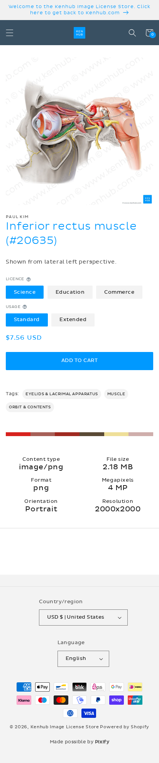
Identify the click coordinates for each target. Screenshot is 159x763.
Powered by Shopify (124, 726)
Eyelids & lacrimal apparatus (61, 394)
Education (70, 292)
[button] (9, 32)
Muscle (116, 394)
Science (25, 292)
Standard (27, 319)
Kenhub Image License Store (64, 726)
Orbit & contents (30, 407)
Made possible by (80, 741)
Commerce (119, 292)
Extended (72, 319)
